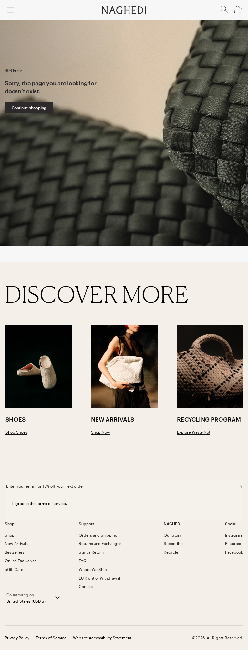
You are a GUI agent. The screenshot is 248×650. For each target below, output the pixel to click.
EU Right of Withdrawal (99, 578)
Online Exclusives (20, 560)
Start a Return (91, 552)
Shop (10, 535)
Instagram (234, 535)
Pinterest (233, 543)
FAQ (83, 560)
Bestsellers (15, 552)
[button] (224, 11)
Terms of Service (51, 637)
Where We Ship (93, 569)
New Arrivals (16, 543)
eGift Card (14, 569)
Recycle (171, 552)
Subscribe (173, 543)
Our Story (172, 535)
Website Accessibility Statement (102, 637)
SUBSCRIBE (240, 487)
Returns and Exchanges (100, 543)
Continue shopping (29, 107)
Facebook (234, 552)
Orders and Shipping (98, 535)
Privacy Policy (17, 637)
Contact (86, 586)
